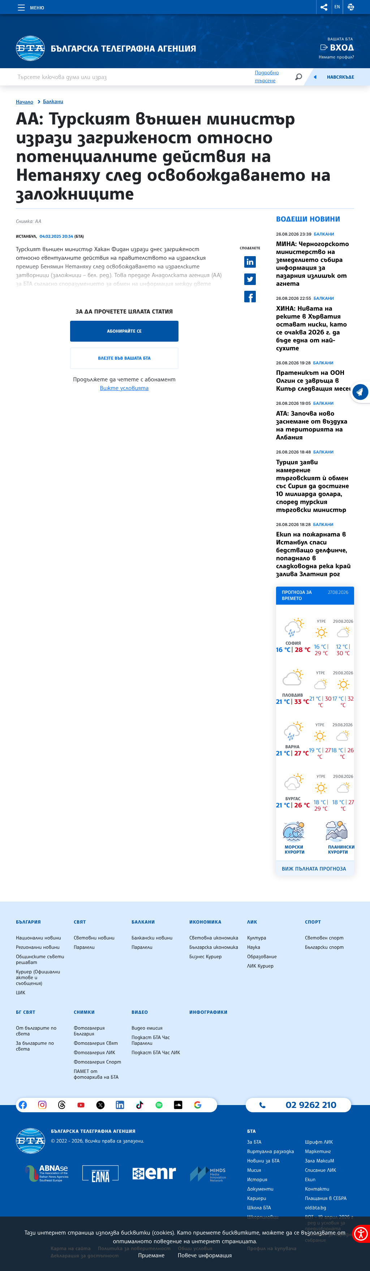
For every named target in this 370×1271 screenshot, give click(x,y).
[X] (103, 1105)
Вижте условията (124, 387)
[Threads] (64, 1105)
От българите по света (36, 1031)
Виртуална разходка (270, 1151)
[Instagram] (45, 1105)
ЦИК (20, 993)
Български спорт (324, 947)
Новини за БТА (263, 1161)
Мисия (254, 1170)
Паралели (84, 947)
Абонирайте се (124, 331)
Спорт (313, 922)
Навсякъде (340, 77)
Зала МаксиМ (319, 1161)
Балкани (53, 102)
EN (337, 7)
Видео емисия (147, 1028)
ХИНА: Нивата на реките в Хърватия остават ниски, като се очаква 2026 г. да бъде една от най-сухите (311, 328)
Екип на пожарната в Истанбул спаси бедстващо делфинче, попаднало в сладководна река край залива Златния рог (313, 554)
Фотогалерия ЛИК (94, 1053)
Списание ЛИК (320, 1170)
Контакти (317, 1189)
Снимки (84, 1012)
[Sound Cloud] (180, 1105)
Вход (342, 47)
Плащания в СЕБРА (326, 1198)
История (257, 1180)
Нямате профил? (336, 57)
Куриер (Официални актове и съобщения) (38, 977)
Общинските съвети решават (40, 959)
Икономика (205, 922)
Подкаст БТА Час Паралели (151, 1040)
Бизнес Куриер (205, 957)
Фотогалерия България (89, 1031)
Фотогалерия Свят (96, 1043)
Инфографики (208, 1012)
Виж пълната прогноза (314, 869)
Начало (24, 102)
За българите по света (35, 1046)
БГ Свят (25, 1012)
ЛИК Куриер (260, 966)
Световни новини (94, 938)
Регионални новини (38, 947)
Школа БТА (259, 1208)
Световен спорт (324, 938)
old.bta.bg (315, 1208)
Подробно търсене (267, 77)
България (28, 922)
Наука (253, 947)
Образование (262, 957)
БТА (251, 1131)
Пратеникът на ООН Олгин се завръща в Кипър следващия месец (314, 381)
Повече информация (205, 1255)
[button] (324, 7)
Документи (260, 1189)
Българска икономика (213, 947)
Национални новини (38, 938)
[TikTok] (142, 1105)
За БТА (254, 1142)
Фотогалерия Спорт (97, 1062)
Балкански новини (152, 938)
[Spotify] (161, 1105)
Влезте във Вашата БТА (124, 358)
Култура (256, 938)
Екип (310, 1180)
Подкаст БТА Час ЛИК (156, 1053)
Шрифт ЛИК (319, 1142)
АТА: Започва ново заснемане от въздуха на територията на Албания (312, 425)
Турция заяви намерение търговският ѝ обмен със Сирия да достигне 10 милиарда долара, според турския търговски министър (312, 486)
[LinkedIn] (122, 1105)
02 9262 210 (311, 1104)
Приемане (151, 1255)
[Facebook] (25, 1105)
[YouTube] (83, 1105)
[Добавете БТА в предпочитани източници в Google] (200, 1105)
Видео (140, 1012)
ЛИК (252, 922)
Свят (80, 922)
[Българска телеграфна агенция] (30, 1141)
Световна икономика (213, 938)
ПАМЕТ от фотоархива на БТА (96, 1074)
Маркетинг (318, 1151)
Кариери (256, 1198)
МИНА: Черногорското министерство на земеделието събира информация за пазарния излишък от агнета (312, 264)
